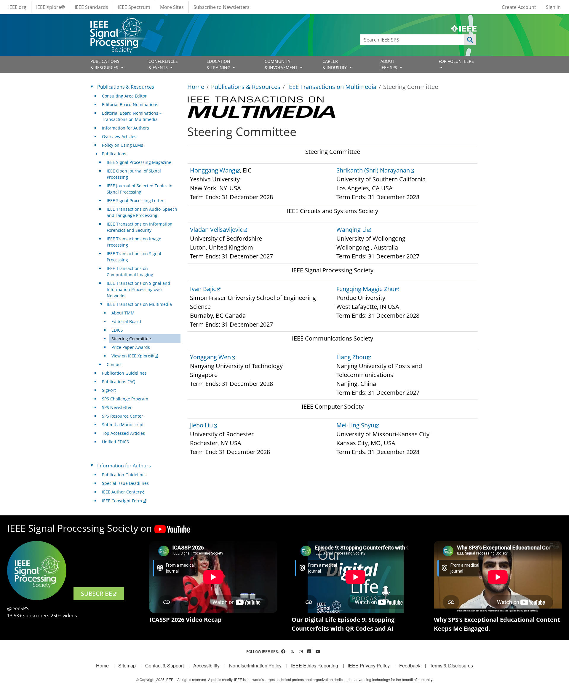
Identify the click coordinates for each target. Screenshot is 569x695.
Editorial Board (126, 321)
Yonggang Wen (210, 357)
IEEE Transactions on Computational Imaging (130, 271)
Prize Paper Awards (130, 347)
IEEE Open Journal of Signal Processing (134, 174)
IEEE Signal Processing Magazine (139, 162)
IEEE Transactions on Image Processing (134, 242)
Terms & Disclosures (451, 665)
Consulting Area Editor (124, 96)
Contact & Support (164, 665)
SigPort (109, 390)
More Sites (172, 7)
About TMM (123, 313)
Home (195, 87)
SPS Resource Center (122, 416)
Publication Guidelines (124, 373)
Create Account (519, 7)
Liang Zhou (351, 357)
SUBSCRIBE (96, 593)
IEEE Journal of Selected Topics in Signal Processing (139, 189)
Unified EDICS (115, 442)
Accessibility (206, 665)
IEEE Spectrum (134, 7)
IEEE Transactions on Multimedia (331, 87)
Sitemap (127, 665)
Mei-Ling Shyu (355, 425)
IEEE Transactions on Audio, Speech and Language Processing (142, 212)
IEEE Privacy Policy (369, 665)
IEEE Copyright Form (122, 501)
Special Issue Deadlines (125, 483)
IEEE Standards (91, 7)
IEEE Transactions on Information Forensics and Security (139, 227)
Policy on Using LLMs (122, 145)
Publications (114, 153)
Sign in (553, 7)
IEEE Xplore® (50, 7)
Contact (114, 364)
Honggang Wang (212, 170)
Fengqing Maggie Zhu (365, 289)
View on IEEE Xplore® (132, 356)
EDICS (117, 330)
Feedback (409, 665)
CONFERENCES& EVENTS (163, 64)
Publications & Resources (245, 87)
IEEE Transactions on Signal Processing (134, 257)
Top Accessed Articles (123, 433)
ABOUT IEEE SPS (389, 64)
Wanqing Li (351, 230)
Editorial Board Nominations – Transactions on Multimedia (132, 116)
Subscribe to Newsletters (222, 7)
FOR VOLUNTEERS (456, 61)
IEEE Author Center (121, 492)
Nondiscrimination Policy (255, 665)
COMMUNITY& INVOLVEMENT (282, 64)
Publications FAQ (118, 381)
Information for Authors (125, 128)
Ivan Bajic (203, 289)
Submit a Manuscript (123, 424)
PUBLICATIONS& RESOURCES (104, 64)
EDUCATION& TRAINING (219, 64)
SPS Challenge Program (125, 399)
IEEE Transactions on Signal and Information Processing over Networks (138, 289)
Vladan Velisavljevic (216, 230)
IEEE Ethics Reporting (314, 665)
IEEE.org (17, 7)
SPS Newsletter (117, 407)
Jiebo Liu (201, 425)
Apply (470, 39)
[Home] (117, 22)
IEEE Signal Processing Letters (136, 200)
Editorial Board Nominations (130, 104)
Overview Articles (119, 136)
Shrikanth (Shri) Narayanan (373, 170)
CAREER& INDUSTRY (335, 64)
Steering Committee (131, 338)
